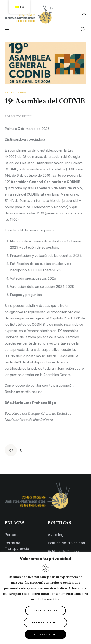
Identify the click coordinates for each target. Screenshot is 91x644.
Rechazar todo (45, 622)
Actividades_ (16, 92)
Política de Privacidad (66, 543)
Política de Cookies (64, 551)
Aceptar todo (45, 634)
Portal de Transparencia (17, 546)
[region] (45, 598)
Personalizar (46, 610)
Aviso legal (57, 534)
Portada (11, 534)
